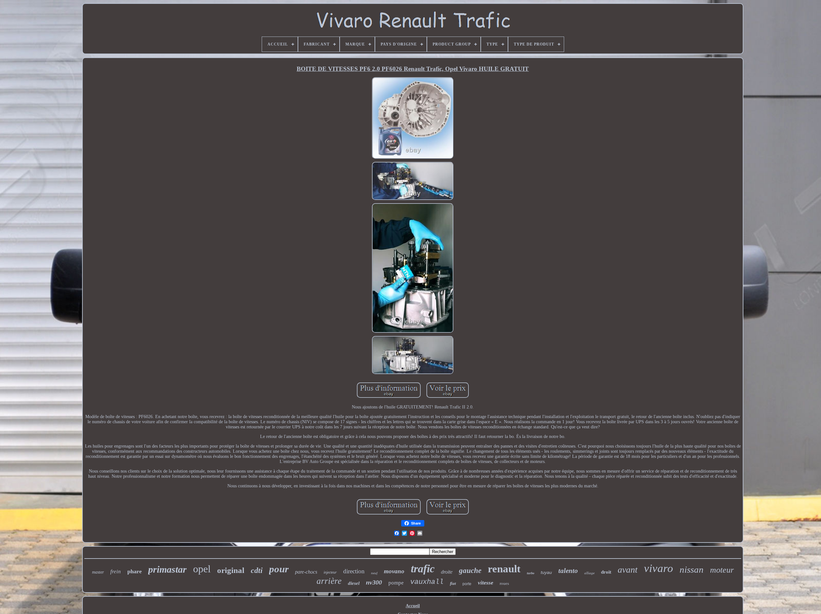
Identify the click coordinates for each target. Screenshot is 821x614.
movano (394, 571)
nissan (692, 569)
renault (504, 569)
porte (466, 584)
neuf (374, 573)
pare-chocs (306, 572)
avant (628, 570)
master (98, 572)
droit (606, 572)
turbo (530, 573)
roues (504, 583)
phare (134, 571)
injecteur (330, 572)
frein (115, 571)
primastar (167, 569)
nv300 (374, 582)
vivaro (658, 568)
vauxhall (427, 582)
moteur (722, 570)
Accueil (413, 605)
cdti (257, 570)
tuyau (546, 572)
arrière (329, 581)
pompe (396, 583)
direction (354, 571)
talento (568, 571)
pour (279, 569)
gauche (470, 571)
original (230, 570)
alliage (589, 573)
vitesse (485, 582)
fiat (453, 583)
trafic (423, 569)
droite (447, 572)
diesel (354, 583)
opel (202, 569)
